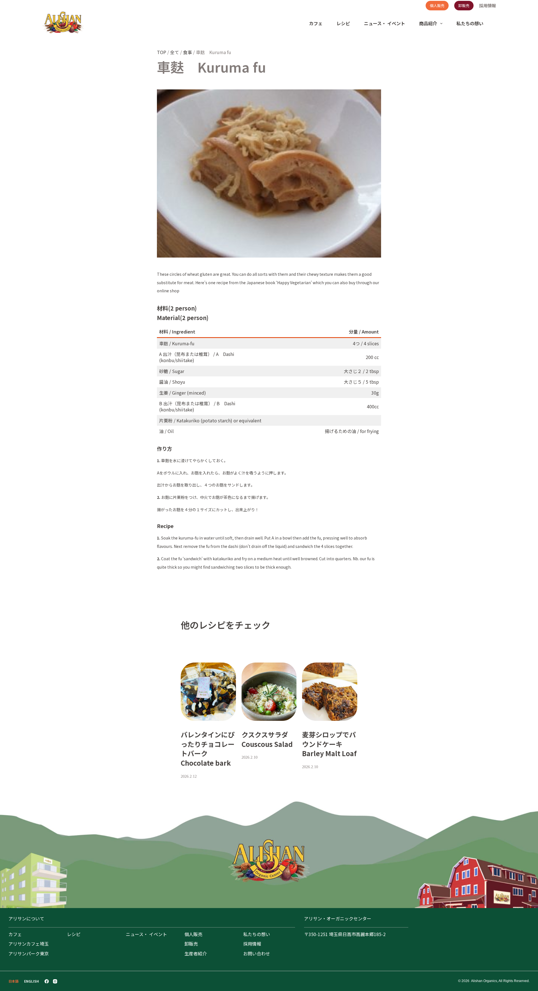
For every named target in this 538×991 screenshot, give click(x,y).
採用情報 (487, 5)
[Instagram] (55, 981)
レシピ (343, 23)
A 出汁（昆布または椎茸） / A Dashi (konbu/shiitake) (196, 357)
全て (174, 52)
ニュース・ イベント (384, 23)
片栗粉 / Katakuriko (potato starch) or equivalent (210, 420)
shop (174, 290)
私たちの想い (469, 23)
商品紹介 (428, 23)
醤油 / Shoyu (172, 381)
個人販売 (437, 5)
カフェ (316, 23)
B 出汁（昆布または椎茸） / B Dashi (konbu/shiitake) (197, 406)
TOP (161, 52)
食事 (187, 52)
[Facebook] (47, 981)
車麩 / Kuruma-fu (176, 343)
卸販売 (463, 5)
